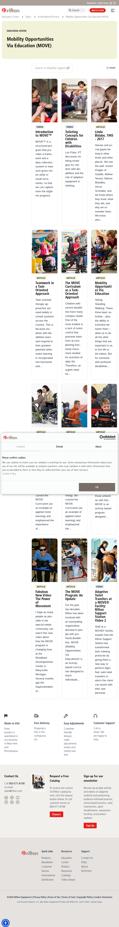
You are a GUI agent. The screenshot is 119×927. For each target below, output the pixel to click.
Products (46, 857)
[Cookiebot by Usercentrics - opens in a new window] (101, 437)
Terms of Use (54, 897)
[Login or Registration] (111, 3)
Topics (28, 16)
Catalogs (66, 875)
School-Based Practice (49, 16)
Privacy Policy (39, 897)
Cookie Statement (103, 897)
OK (97, 487)
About (84, 866)
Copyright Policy (85, 897)
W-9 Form (86, 870)
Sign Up (90, 825)
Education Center (11, 16)
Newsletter (92, 3)
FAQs (84, 862)
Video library (68, 879)
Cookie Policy (9, 473)
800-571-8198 (98, 10)
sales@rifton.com (13, 790)
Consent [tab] (20, 446)
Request (56, 814)
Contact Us (87, 857)
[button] (5, 923)
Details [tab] (59, 446)
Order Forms (103, 3)
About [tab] (98, 446)
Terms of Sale (68, 897)
